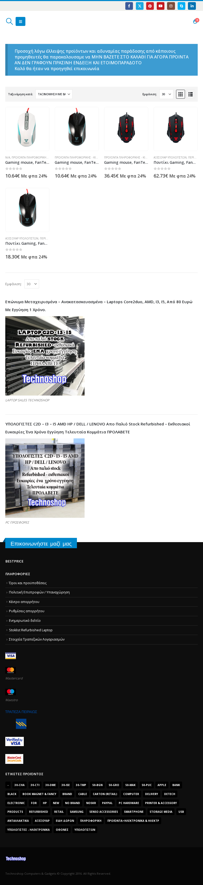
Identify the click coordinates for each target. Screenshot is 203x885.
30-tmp (81, 785)
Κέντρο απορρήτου (24, 602)
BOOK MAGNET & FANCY (39, 794)
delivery (151, 794)
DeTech (169, 794)
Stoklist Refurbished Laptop (31, 630)
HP (45, 803)
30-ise (66, 785)
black (11, 794)
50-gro (114, 785)
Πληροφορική (91, 821)
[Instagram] (171, 6)
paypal (107, 803)
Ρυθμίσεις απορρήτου (26, 611)
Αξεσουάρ (42, 821)
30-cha (20, 785)
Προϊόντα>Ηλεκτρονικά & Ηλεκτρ (133, 821)
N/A (7, 157)
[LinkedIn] (192, 6)
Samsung (77, 812)
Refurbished (38, 812)
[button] (9, 21)
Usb (181, 812)
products (15, 812)
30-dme (50, 785)
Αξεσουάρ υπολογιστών (170, 157)
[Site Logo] (30, 21)
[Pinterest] (150, 6)
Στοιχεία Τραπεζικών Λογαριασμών (36, 639)
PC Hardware (129, 803)
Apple (162, 785)
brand (67, 794)
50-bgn (97, 785)
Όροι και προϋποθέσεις (28, 583)
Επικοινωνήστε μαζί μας (41, 543)
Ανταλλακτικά (18, 821)
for (34, 803)
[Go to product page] (27, 129)
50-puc (147, 785)
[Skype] (181, 6)
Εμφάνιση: (149, 94)
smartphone (134, 812)
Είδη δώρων (65, 821)
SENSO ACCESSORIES (103, 812)
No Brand (72, 803)
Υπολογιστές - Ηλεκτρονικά (28, 830)
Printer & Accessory (161, 803)
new (56, 803)
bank (176, 785)
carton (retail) (105, 794)
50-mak (130, 785)
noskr (91, 803)
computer (131, 794)
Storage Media (161, 812)
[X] (140, 6)
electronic (16, 803)
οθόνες (62, 830)
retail (59, 812)
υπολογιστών (85, 830)
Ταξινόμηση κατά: (20, 94)
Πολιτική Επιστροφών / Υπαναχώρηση (39, 592)
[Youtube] (160, 6)
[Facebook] (129, 6)
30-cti (35, 785)
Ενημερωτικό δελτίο (25, 620)
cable (82, 794)
